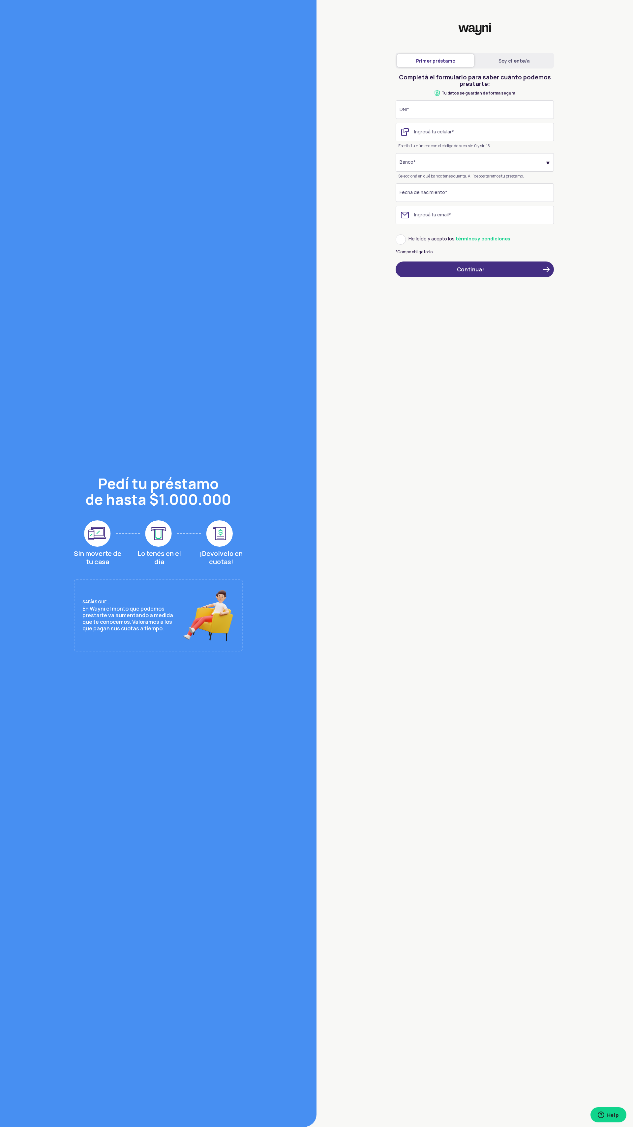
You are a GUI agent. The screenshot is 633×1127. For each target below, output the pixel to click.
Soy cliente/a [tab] (514, 61)
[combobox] (475, 162)
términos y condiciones (483, 239)
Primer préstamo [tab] (435, 61)
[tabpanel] (475, 179)
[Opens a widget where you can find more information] (608, 1115)
